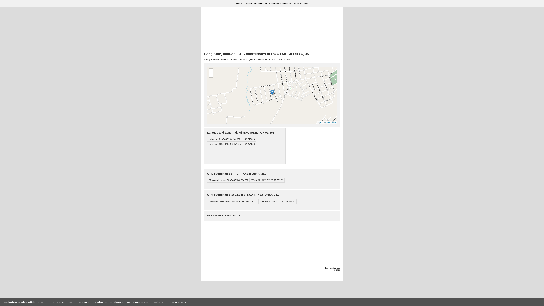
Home (239, 3)
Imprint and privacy (332, 268)
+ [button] (211, 71)
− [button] (211, 75)
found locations (301, 3)
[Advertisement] (272, 30)
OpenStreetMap (330, 122)
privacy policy (181, 302)
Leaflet (320, 122)
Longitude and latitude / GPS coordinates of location (268, 3)
